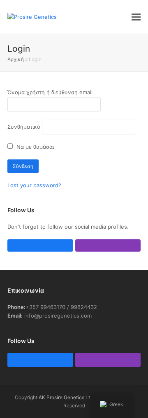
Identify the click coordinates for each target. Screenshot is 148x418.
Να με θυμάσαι (34, 146)
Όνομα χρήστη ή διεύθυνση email (49, 92)
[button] (136, 17)
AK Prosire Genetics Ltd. (66, 397)
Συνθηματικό (23, 126)
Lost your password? (34, 185)
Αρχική (15, 59)
